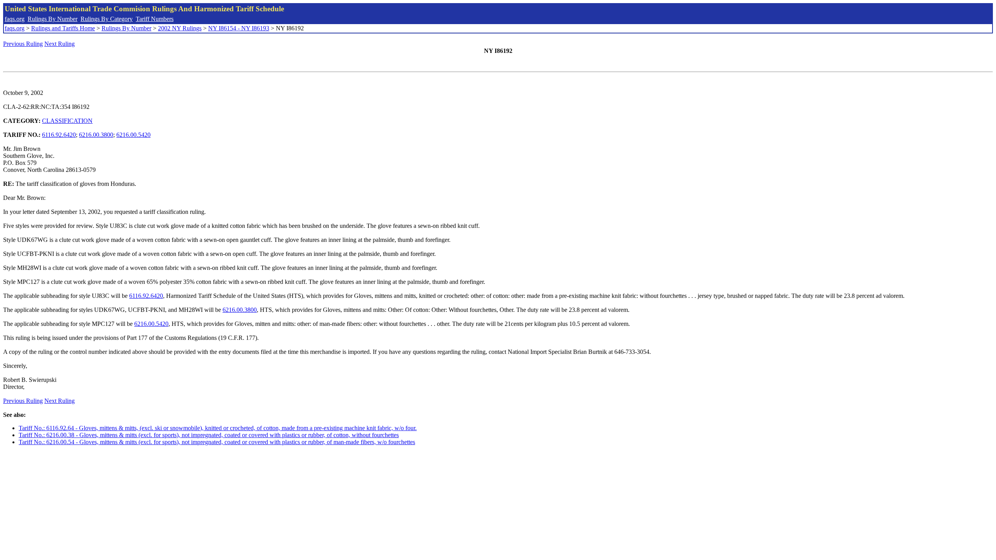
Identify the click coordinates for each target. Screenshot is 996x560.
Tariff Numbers (155, 19)
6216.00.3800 (96, 134)
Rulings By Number (52, 19)
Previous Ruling (23, 43)
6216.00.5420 (133, 134)
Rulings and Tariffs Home (63, 28)
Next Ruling (59, 43)
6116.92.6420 (59, 134)
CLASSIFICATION (67, 120)
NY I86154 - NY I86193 (238, 28)
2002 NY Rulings (180, 28)
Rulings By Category (107, 19)
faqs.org (15, 19)
